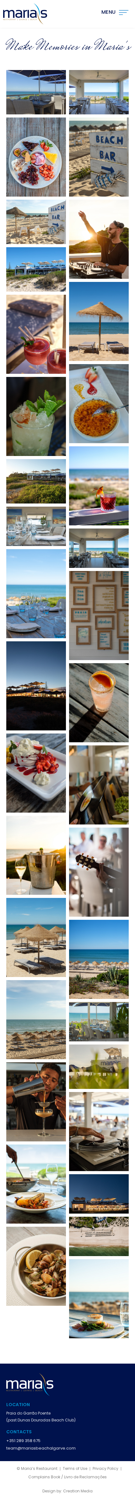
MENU (108, 12)
